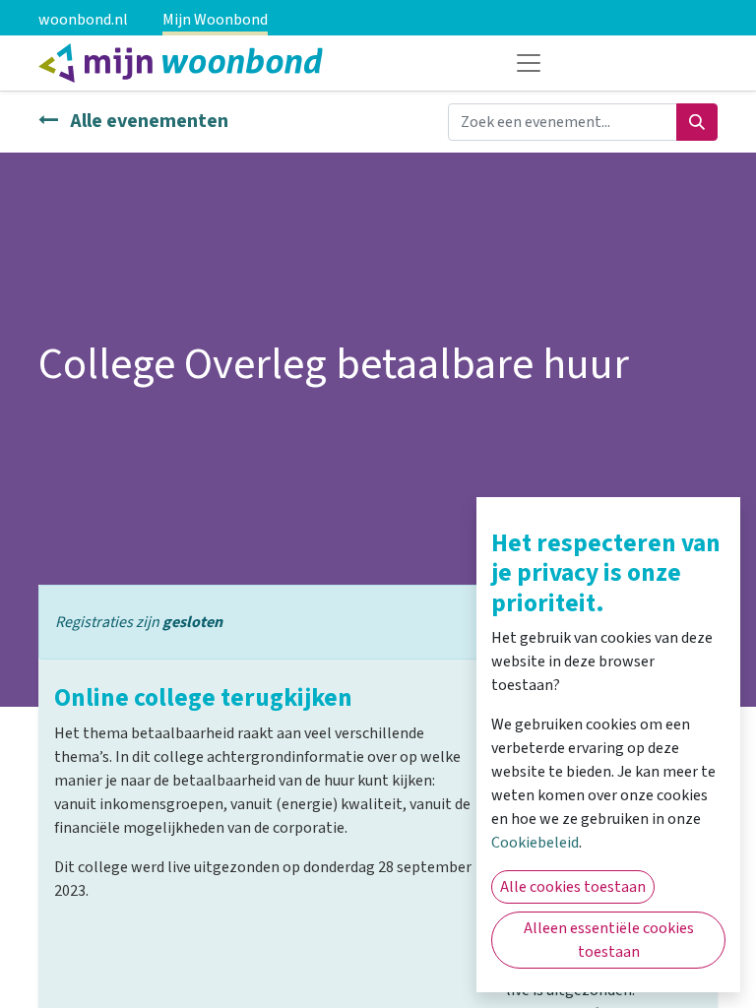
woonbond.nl (83, 20)
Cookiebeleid (535, 842)
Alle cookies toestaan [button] (573, 887)
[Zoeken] (697, 122)
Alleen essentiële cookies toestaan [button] (609, 940)
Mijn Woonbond (215, 20)
